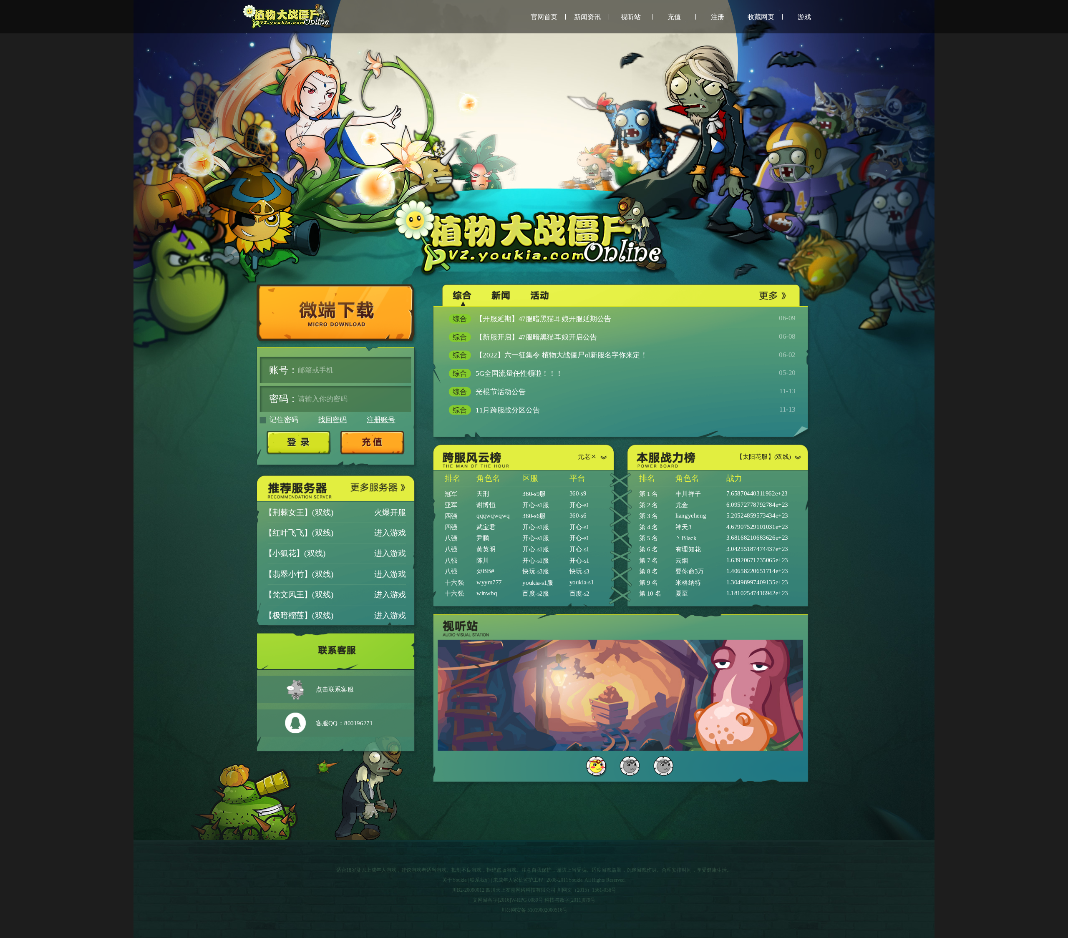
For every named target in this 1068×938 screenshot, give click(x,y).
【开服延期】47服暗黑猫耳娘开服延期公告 (624, 318)
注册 (717, 16)
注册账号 (381, 420)
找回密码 (332, 420)
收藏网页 (761, 16)
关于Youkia (454, 880)
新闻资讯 (587, 16)
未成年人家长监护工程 (518, 880)
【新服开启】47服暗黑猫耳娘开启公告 (624, 336)
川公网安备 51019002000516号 (534, 910)
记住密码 (284, 420)
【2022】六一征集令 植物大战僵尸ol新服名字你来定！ (624, 354)
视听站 (631, 16)
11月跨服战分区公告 (624, 409)
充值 (674, 16)
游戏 (804, 16)
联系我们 (480, 880)
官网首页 (544, 16)
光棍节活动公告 (624, 391)
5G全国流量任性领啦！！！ (624, 373)
